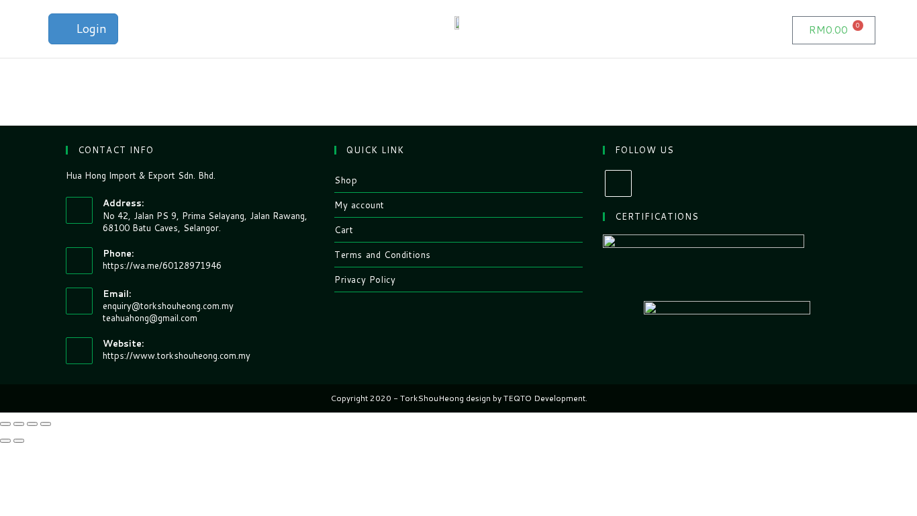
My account (359, 205)
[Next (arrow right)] (18, 441)
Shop (345, 180)
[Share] (18, 424)
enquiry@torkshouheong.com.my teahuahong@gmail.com (168, 312)
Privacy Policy (364, 279)
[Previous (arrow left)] (5, 441)
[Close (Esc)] (5, 424)
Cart (343, 230)
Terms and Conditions (382, 255)
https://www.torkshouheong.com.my (176, 355)
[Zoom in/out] (45, 424)
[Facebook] (618, 183)
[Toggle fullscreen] (32, 424)
